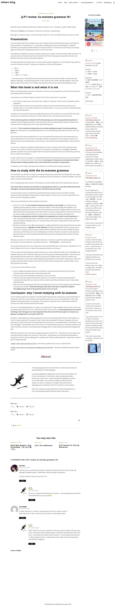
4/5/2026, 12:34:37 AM (91, 63)
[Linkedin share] (15, 425)
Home (60, 2)
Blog (65, 2)
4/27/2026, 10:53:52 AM (91, 148)
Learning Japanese (87, 2)
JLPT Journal (50, 13)
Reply (22, 480)
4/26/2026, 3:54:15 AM (91, 175)
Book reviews (73, 2)
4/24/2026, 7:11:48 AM (91, 284)
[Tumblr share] (18, 425)
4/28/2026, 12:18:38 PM (91, 118)
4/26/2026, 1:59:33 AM (91, 237)
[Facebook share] (12, 425)
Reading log (107, 2)
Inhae (30, 489)
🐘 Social (99, 2)
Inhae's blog (8, 2)
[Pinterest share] (20, 425)
